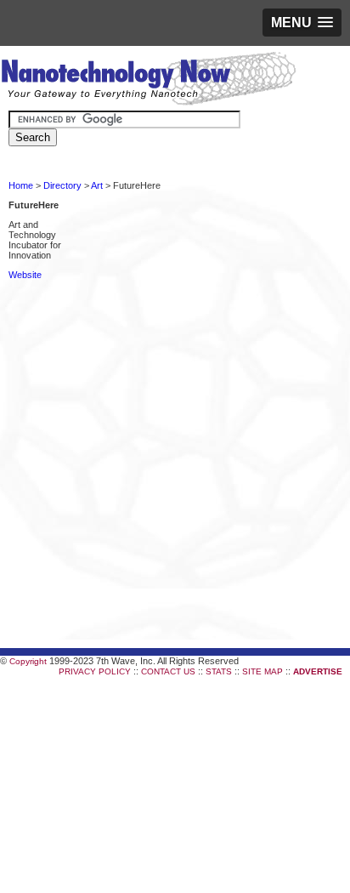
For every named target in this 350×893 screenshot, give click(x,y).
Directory (62, 185)
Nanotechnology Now (148, 81)
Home (20, 185)
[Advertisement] (175, 366)
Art (97, 185)
